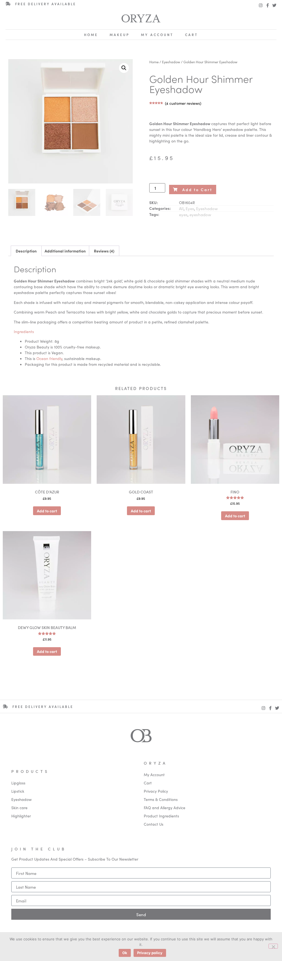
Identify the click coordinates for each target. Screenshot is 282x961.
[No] (273, 946)
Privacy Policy (156, 791)
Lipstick (17, 791)
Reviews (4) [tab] (104, 251)
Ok (124, 953)
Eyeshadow (171, 61)
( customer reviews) (183, 103)
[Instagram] (261, 5)
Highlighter (21, 816)
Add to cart (47, 511)
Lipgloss (18, 783)
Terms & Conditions (161, 799)
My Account (157, 34)
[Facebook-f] (267, 5)
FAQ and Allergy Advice (164, 807)
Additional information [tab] (65, 251)
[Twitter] (274, 5)
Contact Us (153, 824)
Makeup (119, 34)
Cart (191, 34)
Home (91, 34)
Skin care (19, 807)
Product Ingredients (161, 816)
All (181, 208)
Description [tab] (26, 251)
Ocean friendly (49, 358)
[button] (124, 68)
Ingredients (24, 331)
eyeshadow (200, 214)
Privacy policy (149, 953)
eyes (183, 214)
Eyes (190, 208)
